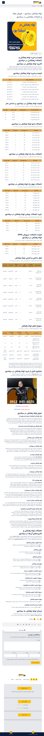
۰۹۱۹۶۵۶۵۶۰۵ (19, 708)
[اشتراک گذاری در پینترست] (29, 624)
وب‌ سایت (14, 652)
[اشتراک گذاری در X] (32, 624)
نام (39, 652)
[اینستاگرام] (36, 679)
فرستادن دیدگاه (35, 662)
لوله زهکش (31, 619)
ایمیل (26, 652)
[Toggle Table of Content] (39, 54)
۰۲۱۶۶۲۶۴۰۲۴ (19, 705)
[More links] (8, 679)
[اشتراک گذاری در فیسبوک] (35, 624)
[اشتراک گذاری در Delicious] (23, 624)
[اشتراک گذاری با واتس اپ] (20, 624)
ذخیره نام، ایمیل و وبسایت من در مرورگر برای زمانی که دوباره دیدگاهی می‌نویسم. (22, 659)
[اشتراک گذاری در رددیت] (26, 624)
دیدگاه (38, 640)
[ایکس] (31, 679)
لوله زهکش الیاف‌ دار (38, 457)
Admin (38, 619)
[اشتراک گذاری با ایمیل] (18, 624)
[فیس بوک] (34, 679)
